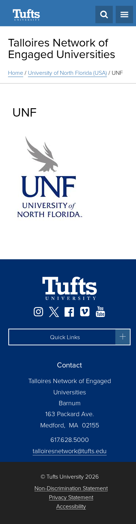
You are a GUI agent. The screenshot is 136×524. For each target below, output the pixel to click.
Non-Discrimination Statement (71, 488)
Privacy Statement (71, 497)
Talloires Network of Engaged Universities (61, 48)
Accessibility (71, 506)
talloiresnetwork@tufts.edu (70, 450)
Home (15, 73)
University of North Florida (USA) (67, 73)
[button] (69, 337)
